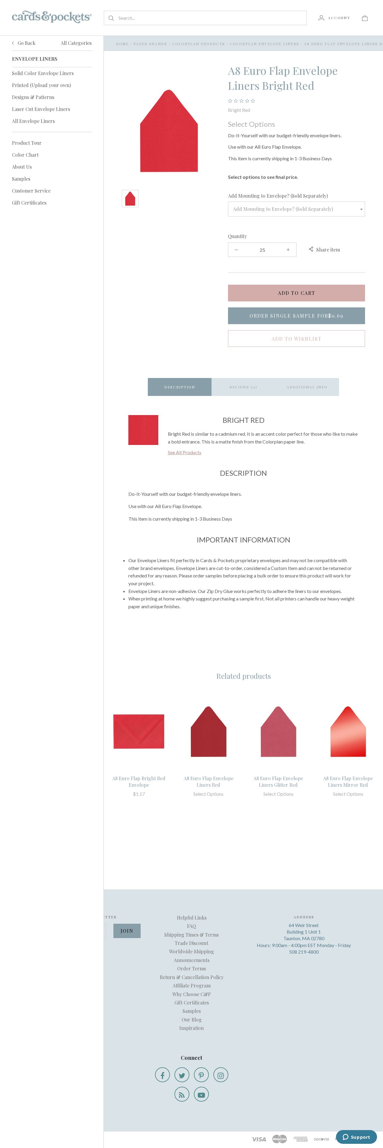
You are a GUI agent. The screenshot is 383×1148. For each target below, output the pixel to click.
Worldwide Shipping (191, 951)
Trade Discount (191, 943)
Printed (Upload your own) (41, 85)
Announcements (191, 960)
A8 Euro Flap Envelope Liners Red (208, 781)
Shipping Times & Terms (191, 934)
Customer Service (31, 190)
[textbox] (296, 209)
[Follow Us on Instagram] (220, 1074)
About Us (22, 167)
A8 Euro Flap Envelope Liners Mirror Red (348, 781)
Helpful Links (191, 917)
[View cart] (364, 17)
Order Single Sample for (297, 315)
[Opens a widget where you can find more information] (356, 1137)
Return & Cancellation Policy (192, 977)
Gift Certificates (29, 202)
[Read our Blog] (181, 1094)
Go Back (25, 43)
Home (122, 43)
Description (179, 387)
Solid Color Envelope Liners (43, 73)
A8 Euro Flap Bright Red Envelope (138, 781)
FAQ (191, 926)
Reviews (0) (243, 387)
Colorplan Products (198, 43)
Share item (328, 249)
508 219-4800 (304, 952)
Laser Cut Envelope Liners (41, 109)
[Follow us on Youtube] (201, 1094)
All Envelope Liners (33, 121)
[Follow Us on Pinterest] (201, 1074)
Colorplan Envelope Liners (264, 43)
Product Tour (27, 143)
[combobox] (296, 209)
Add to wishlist (297, 339)
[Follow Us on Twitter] (181, 1074)
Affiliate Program (192, 985)
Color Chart (25, 155)
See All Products (184, 452)
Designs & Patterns (33, 97)
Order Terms (191, 968)
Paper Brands (150, 43)
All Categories (76, 43)
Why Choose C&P (191, 994)
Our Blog (192, 1019)
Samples (21, 179)
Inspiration (191, 1028)
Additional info (307, 387)
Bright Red (239, 110)
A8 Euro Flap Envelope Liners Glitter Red (278, 781)
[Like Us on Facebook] (162, 1074)
